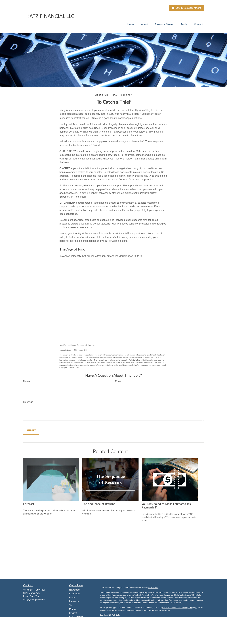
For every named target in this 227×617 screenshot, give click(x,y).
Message (28, 402)
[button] (130, 24)
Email (118, 381)
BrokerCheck (153, 587)
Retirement (74, 589)
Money (72, 608)
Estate (72, 597)
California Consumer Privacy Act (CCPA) (177, 607)
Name (26, 381)
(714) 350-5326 (37, 589)
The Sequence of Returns (98, 504)
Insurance (74, 601)
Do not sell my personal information (156, 610)
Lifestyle (73, 612)
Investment (74, 593)
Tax (71, 605)
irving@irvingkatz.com (34, 599)
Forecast (28, 504)
